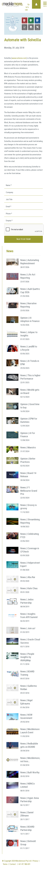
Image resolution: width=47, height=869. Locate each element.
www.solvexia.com (19, 58)
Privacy (35, 861)
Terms (5, 864)
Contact (13, 864)
